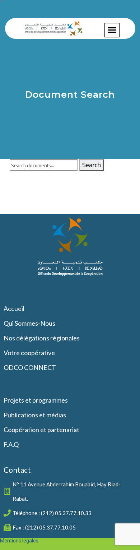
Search (91, 165)
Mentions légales (19, 541)
